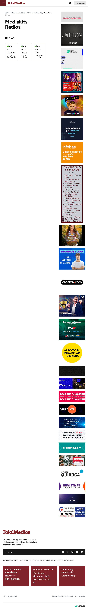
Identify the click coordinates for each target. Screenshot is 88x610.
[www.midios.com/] (72, 35)
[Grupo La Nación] (72, 129)
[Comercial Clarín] (72, 460)
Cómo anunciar (50, 560)
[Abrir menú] (3, 3)
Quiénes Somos (25, 560)
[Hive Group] (72, 371)
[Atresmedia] (72, 306)
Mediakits (14, 13)
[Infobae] (72, 152)
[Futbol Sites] (72, 329)
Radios (22, 13)
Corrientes (38, 13)
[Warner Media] (72, 235)
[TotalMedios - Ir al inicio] (16, 3)
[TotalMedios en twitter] (68, 552)
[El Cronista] (72, 448)
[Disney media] (72, 82)
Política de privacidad (10, 596)
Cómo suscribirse (38, 560)
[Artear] (72, 422)
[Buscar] (70, 3)
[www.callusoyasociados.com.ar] (72, 512)
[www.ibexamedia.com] (72, 383)
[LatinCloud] (72, 499)
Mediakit (70, 560)
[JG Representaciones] (72, 353)
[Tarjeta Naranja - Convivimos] (72, 486)
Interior (29, 13)
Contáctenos (62, 560)
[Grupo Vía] (72, 409)
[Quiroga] (72, 473)
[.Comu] (72, 259)
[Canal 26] (72, 282)
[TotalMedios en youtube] (77, 552)
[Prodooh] (72, 435)
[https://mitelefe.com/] (72, 105)
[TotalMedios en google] (72, 552)
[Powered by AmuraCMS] (80, 606)
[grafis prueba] (72, 17)
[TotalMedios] (20, 532)
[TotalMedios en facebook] (63, 552)
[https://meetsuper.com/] (72, 396)
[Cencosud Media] (72, 58)
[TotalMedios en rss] (82, 552)
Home (7, 13)
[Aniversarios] (72, 194)
